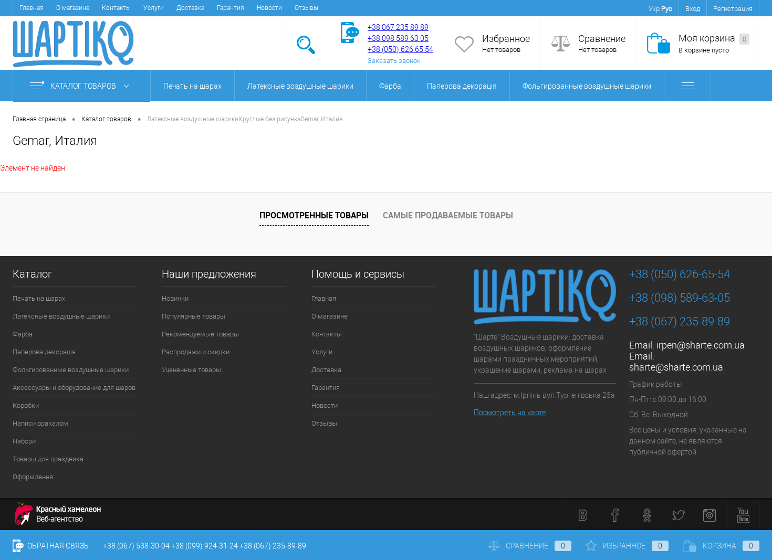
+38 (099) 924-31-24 (204, 546)
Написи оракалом (40, 423)
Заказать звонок (394, 61)
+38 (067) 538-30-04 (136, 546)
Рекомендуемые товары (200, 334)
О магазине (72, 8)
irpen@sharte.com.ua (700, 345)
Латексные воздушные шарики (300, 86)
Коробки (26, 405)
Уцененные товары (191, 370)
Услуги (153, 8)
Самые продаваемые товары (448, 215)
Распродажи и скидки (195, 352)
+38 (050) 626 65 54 (400, 49)
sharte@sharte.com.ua (676, 367)
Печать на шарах (192, 86)
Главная (31, 8)
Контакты (116, 8)
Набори (24, 441)
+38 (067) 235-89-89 (679, 321)
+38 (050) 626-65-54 (679, 274)
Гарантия (230, 8)
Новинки (175, 298)
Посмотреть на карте (510, 412)
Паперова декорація (462, 86)
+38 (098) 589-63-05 (679, 297)
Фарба (390, 86)
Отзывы (306, 8)
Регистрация (733, 9)
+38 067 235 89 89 (398, 27)
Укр (654, 9)
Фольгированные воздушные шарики (587, 86)
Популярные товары (193, 316)
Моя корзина (712, 38)
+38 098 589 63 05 (398, 38)
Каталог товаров (84, 86)
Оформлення (33, 477)
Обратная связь (57, 546)
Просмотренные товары (314, 215)
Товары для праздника (48, 459)
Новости (269, 8)
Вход (692, 9)
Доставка (190, 8)
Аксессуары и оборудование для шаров (74, 388)
